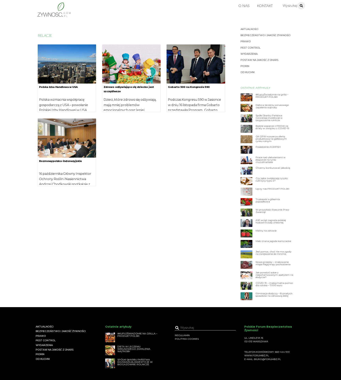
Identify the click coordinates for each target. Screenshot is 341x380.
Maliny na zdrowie (266, 231)
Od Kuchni (248, 72)
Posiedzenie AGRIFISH (268, 147)
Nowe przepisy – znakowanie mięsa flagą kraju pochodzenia (273, 263)
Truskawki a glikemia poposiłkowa (268, 200)
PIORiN (245, 66)
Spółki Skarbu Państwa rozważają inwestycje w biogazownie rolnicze (269, 117)
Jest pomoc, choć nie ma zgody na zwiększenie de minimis (273, 252)
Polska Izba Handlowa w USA (58, 86)
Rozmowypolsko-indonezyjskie (60, 161)
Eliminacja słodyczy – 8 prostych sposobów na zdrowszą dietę (274, 294)
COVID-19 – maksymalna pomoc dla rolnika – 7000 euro (274, 284)
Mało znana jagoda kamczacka (273, 241)
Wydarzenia (249, 53)
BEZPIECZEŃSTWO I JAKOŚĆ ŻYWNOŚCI (265, 35)
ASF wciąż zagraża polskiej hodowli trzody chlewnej (271, 221)
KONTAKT (265, 6)
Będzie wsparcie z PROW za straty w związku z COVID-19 (272, 127)
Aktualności (249, 29)
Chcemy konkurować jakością (273, 168)
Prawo (246, 41)
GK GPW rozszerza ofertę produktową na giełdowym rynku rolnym (271, 138)
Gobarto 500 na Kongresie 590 (189, 86)
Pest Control (250, 47)
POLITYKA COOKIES (187, 338)
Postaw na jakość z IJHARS (259, 59)
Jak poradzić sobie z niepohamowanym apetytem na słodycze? (274, 274)
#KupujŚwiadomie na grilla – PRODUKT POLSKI (272, 95)
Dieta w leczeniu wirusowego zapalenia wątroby (272, 106)
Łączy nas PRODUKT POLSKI (272, 189)
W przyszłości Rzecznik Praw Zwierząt (272, 211)
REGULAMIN (182, 335)
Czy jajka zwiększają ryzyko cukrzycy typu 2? (272, 179)
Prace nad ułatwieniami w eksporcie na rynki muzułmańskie (271, 159)
